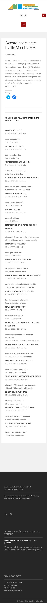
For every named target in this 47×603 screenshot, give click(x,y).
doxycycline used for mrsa (18, 259)
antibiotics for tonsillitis (17, 162)
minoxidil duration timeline (18, 360)
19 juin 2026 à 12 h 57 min (15, 329)
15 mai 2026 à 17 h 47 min (15, 247)
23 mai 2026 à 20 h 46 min (15, 294)
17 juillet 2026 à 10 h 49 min (16, 395)
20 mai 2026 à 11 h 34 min (15, 279)
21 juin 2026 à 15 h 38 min (15, 348)
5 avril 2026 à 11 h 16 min (15, 165)
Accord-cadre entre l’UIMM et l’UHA (21, 45)
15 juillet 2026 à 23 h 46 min (16, 379)
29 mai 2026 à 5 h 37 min (15, 310)
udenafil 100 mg (12, 209)
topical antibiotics (14, 146)
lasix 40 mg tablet (14, 130)
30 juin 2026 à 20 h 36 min (15, 364)
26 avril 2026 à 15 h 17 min (16, 197)
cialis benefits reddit (15, 307)
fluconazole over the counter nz (21, 178)
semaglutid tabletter (15, 244)
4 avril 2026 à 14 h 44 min (15, 149)
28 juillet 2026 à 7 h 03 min (16, 427)
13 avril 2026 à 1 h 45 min (15, 181)
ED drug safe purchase (16, 392)
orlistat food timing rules (18, 423)
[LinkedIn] (25, 15)
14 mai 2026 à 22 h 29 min (15, 231)
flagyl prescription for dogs (19, 291)
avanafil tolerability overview (20, 407)
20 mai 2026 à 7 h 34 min (15, 263)
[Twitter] (21, 15)
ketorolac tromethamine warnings (22, 344)
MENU (23, 24)
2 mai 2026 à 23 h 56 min (15, 212)
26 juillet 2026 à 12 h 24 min (16, 411)
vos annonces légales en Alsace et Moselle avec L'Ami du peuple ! (23, 548)
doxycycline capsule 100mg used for (22, 275)
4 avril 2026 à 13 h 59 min (15, 134)
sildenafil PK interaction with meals (23, 376)
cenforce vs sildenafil (16, 193)
